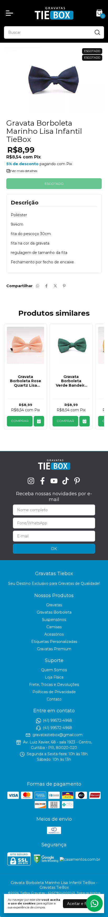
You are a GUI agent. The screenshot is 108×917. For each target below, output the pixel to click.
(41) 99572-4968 (57, 720)
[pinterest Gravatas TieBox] (77, 481)
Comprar (20, 421)
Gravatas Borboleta (54, 612)
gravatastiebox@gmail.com (58, 734)
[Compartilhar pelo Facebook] (46, 285)
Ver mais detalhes (23, 171)
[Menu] (10, 13)
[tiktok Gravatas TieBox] (65, 481)
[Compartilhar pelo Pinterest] (64, 285)
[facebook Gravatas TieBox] (42, 481)
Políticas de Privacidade (54, 692)
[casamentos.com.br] (80, 859)
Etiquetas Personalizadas (54, 641)
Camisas (54, 627)
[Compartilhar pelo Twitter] (55, 285)
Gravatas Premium (54, 649)
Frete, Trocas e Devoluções (54, 684)
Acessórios (54, 634)
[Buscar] (97, 32)
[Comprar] (39, 421)
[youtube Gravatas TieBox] (54, 481)
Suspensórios (54, 619)
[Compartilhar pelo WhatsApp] (37, 285)
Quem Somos (54, 670)
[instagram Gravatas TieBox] (31, 481)
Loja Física (54, 677)
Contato (54, 699)
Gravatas (54, 605)
